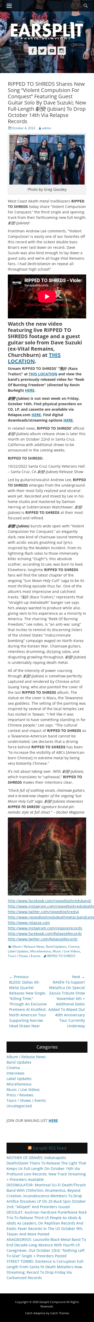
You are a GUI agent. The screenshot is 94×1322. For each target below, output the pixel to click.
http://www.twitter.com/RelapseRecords (43, 939)
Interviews (16, 1073)
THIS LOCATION (34, 358)
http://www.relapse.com (29, 922)
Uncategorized (19, 1105)
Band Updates (56, 946)
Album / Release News (28, 946)
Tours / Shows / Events (24, 956)
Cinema (73, 946)
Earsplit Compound (52, 1302)
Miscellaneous (40, 951)
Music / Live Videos (66, 951)
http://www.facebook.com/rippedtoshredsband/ (49, 900)
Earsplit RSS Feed (49, 1148)
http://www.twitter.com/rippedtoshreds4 (43, 911)
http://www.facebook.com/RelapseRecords (45, 933)
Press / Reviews (20, 1094)
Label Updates (18, 951)
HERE (29, 390)
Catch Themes (59, 1313)
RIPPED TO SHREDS (61, 956)
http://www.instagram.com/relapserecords (45, 928)
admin (46, 128)
